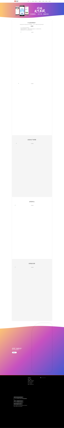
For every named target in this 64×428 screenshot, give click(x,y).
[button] (14, 352)
